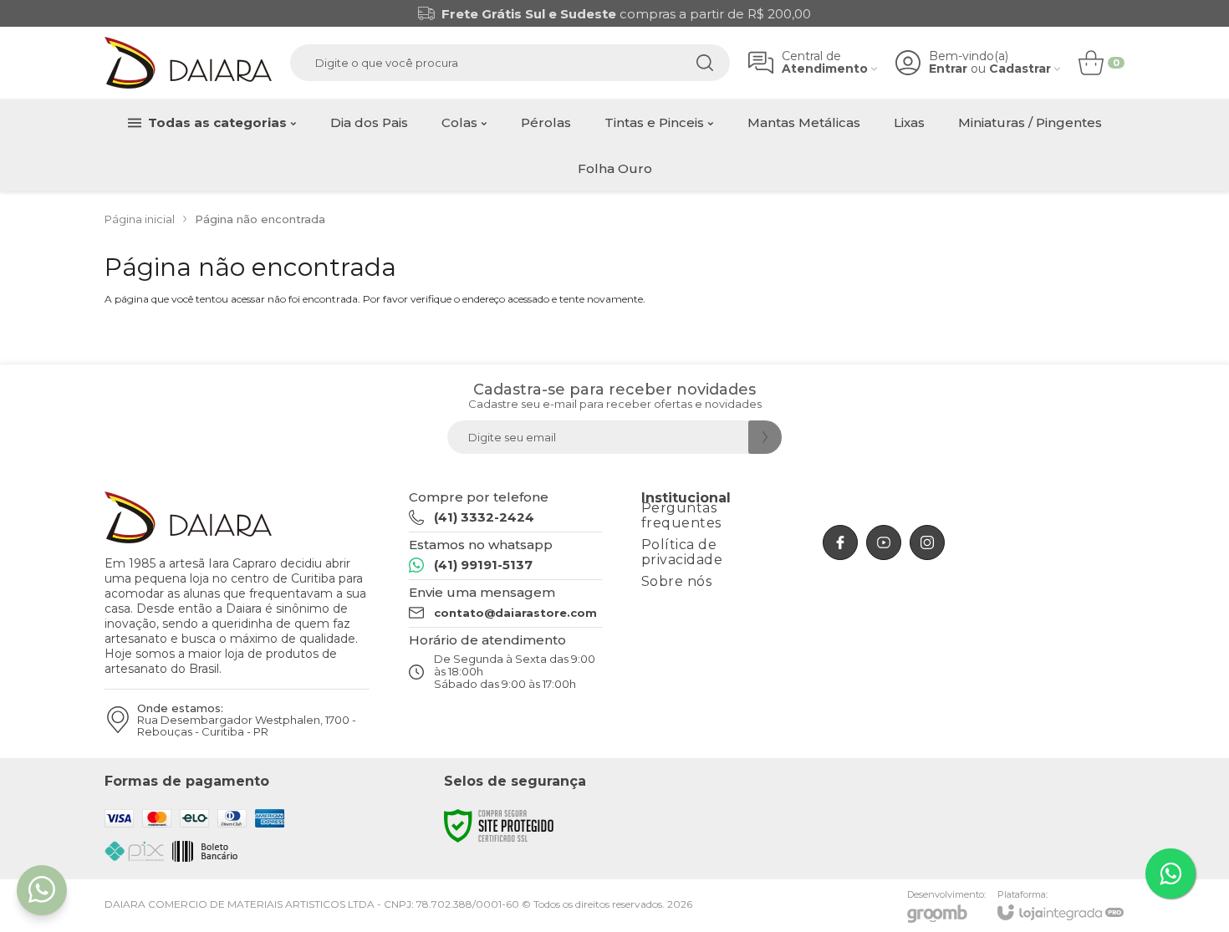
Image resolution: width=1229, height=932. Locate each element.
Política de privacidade (682, 552)
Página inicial (140, 219)
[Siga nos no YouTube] (883, 542)
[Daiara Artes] (188, 63)
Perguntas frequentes (681, 515)
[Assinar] (765, 437)
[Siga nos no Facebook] (840, 542)
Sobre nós (676, 581)
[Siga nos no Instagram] (927, 542)
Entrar (948, 69)
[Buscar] (704, 62)
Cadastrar (1020, 69)
